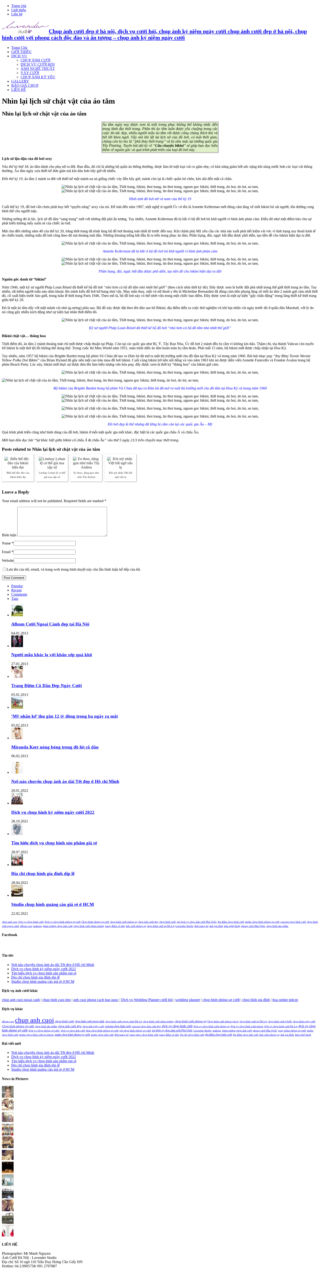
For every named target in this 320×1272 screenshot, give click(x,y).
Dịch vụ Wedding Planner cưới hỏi (147, 1000)
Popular (17, 586)
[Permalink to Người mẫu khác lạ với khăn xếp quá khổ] (17, 646)
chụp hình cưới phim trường (89, 926)
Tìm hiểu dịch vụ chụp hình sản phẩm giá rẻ (54, 842)
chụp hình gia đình (256, 1000)
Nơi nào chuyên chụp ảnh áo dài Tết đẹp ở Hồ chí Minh (65, 781)
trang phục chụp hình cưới (144, 1035)
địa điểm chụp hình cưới (231, 922)
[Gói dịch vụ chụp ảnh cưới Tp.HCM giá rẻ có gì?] (8, 1147)
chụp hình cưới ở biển (280, 1021)
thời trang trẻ (201, 926)
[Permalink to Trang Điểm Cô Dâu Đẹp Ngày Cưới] (17, 676)
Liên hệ (16, 14)
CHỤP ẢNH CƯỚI (35, 60)
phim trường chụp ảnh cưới (58, 926)
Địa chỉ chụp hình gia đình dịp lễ (42, 873)
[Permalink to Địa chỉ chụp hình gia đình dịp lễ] (17, 865)
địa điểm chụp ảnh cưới (245, 1035)
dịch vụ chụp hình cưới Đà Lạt (281, 1026)
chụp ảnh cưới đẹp (148, 922)
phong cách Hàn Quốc (253, 926)
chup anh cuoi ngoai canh (21, 1000)
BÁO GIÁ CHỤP (24, 85)
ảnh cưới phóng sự (136, 926)
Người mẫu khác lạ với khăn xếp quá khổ (51, 654)
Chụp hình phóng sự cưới (95, 922)
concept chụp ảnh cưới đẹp (146, 1026)
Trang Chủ (19, 48)
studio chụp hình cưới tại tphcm (36, 1035)
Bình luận (9, 535)
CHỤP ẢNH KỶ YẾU (38, 77)
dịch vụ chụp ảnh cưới (73, 1030)
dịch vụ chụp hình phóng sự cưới (63, 922)
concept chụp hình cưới (293, 922)
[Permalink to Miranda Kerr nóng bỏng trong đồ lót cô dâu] (17, 738)
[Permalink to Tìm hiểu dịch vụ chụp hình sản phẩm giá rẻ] (17, 834)
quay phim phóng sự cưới (292, 1030)
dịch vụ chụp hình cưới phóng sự (211, 1026)
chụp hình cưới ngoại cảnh (89, 1021)
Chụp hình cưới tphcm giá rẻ (222, 1021)
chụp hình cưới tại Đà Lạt (161, 926)
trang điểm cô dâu (115, 926)
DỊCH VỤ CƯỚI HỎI (38, 64)
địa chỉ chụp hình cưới (192, 1035)
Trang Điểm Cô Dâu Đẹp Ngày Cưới (46, 685)
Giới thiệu (18, 10)
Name (6, 543)
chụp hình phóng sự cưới (221, 1000)
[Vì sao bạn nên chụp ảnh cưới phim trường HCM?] (8, 1134)
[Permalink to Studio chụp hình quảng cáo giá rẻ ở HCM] (17, 895)
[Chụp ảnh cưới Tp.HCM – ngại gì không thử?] (8, 1159)
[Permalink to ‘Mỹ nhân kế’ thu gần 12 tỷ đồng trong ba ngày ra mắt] (17, 707)
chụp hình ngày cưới (304, 1021)
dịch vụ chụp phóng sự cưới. (44, 1030)
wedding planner (187, 1000)
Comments (19, 594)
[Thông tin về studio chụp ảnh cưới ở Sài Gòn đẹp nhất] (8, 1210)
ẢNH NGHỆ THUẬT (38, 69)
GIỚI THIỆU (21, 52)
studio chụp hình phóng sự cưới (262, 922)
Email (6, 552)
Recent (16, 590)
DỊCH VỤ (19, 56)
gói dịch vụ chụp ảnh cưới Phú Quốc (197, 922)
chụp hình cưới (167, 922)
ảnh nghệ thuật (232, 926)
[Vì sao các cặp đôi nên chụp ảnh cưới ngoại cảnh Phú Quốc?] (8, 1185)
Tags (14, 599)
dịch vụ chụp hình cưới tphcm (247, 1026)
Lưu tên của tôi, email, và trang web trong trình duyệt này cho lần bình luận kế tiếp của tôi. (74, 569)
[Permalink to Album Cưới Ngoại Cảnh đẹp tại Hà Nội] (17, 615)
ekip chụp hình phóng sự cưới (102, 1030)
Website (8, 560)
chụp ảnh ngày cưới (93, 1026)
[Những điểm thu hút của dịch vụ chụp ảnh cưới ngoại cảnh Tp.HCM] (8, 1122)
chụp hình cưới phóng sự (123, 922)
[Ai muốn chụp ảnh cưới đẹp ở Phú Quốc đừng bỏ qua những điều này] (8, 1197)
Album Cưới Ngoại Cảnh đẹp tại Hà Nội (50, 624)
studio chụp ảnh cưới (102, 1035)
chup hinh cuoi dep (56, 1000)
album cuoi (26, 926)
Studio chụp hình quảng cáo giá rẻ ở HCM (52, 904)
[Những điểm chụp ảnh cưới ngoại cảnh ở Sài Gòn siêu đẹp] (8, 1109)
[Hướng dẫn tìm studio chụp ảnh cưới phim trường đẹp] (8, 1235)
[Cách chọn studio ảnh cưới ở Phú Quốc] (8, 1172)
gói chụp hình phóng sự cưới (135, 1030)
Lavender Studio (184, 926)
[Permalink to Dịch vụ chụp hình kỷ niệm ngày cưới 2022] (17, 803)
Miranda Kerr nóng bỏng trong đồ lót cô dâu (55, 747)
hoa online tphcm (285, 1000)
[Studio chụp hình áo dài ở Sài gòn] (8, 1096)
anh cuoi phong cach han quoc (96, 1000)
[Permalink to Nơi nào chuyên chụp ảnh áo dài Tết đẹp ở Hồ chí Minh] (17, 772)
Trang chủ (18, 6)
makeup (37, 926)
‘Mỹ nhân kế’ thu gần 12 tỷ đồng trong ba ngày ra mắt (64, 716)
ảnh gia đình (216, 926)
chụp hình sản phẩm (277, 926)
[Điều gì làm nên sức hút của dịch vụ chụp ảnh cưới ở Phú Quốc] (8, 1223)
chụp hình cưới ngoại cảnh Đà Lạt (123, 1021)
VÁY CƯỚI (30, 73)
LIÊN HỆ (18, 90)
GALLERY (20, 81)
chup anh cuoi (9, 922)
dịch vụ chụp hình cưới (31, 922)
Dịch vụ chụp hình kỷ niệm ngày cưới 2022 (52, 812)
